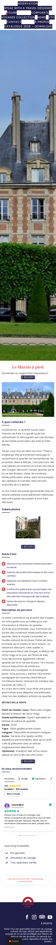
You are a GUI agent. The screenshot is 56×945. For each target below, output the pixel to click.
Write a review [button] (13, 794)
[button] (23, 779)
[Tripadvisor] (42, 917)
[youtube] (50, 917)
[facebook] (27, 917)
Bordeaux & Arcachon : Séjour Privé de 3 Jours (25, 880)
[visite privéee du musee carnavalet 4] (28, 518)
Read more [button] (9, 827)
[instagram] (34, 917)
